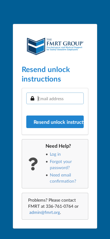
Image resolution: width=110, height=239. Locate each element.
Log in (55, 154)
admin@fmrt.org (44, 212)
